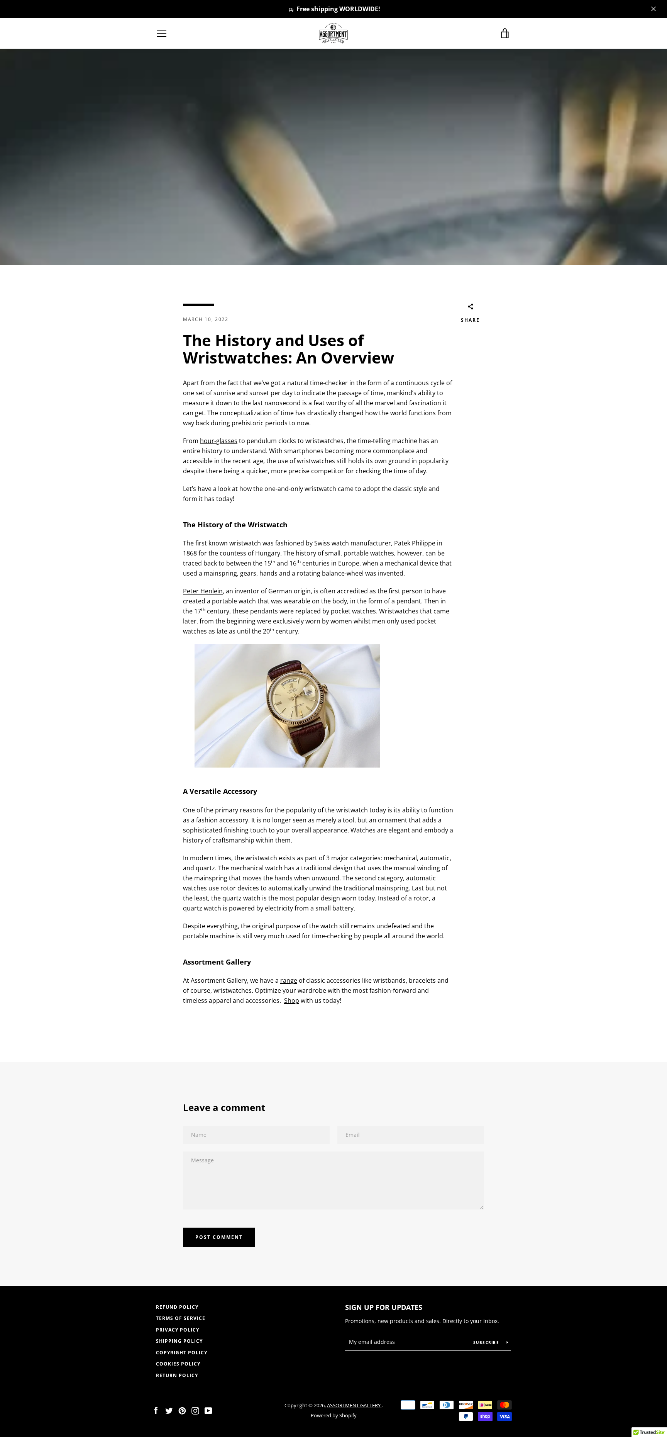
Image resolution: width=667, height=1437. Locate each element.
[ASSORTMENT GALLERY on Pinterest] (182, 1410)
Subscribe (487, 1342)
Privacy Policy (177, 1330)
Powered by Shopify (334, 1415)
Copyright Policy (181, 1352)
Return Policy (177, 1375)
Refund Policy (177, 1307)
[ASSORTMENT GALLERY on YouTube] (208, 1410)
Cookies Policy (178, 1364)
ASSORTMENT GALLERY (354, 1405)
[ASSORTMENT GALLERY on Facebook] (156, 1410)
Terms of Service (180, 1318)
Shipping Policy (179, 1341)
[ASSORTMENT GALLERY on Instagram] (195, 1410)
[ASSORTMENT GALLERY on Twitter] (169, 1410)
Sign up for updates (383, 1307)
